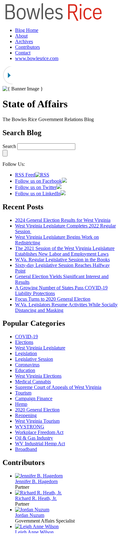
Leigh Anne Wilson (34, 532)
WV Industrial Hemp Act (40, 443)
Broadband (26, 449)
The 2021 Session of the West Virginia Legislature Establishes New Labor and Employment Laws (65, 251)
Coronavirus (27, 364)
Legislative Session (34, 359)
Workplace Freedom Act (39, 432)
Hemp (21, 404)
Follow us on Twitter (35, 187)
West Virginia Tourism (37, 421)
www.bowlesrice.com (36, 58)
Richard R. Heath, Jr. (36, 498)
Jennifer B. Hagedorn (36, 481)
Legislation (26, 353)
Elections (24, 342)
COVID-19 (26, 336)
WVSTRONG (29, 426)
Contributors (27, 47)
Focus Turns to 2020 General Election (52, 299)
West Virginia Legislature (40, 347)
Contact (22, 52)
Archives (24, 41)
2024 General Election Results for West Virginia (62, 220)
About (21, 35)
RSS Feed (25, 174)
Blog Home (26, 30)
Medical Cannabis (33, 381)
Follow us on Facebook (38, 181)
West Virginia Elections (38, 376)
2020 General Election (37, 409)
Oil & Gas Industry (34, 438)
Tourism (23, 393)
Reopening (26, 415)
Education (25, 370)
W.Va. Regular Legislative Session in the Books (62, 259)
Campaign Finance (33, 398)
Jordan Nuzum (29, 515)
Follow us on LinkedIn (38, 193)
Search (9, 146)
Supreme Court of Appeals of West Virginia (58, 387)
